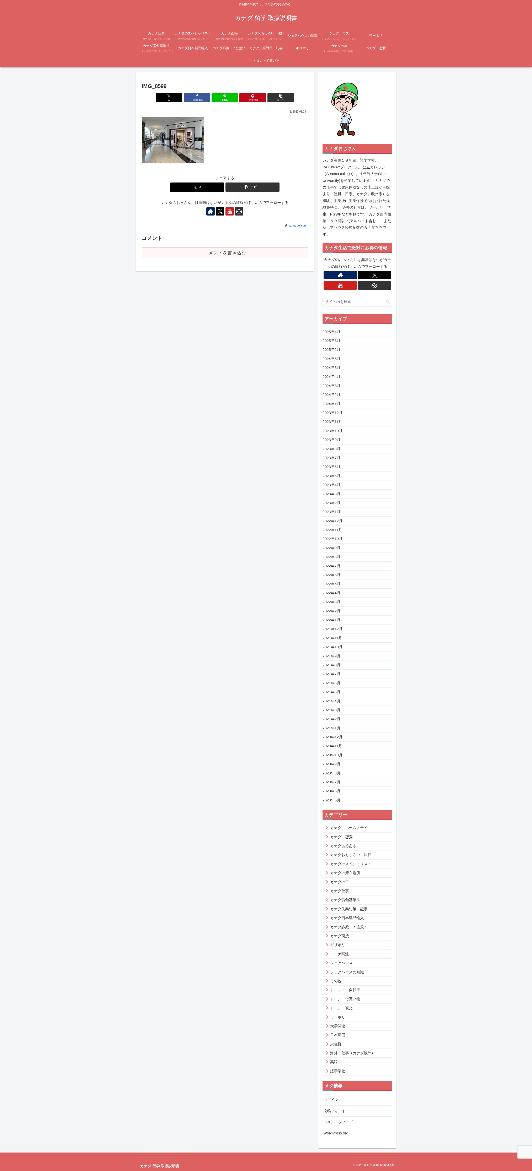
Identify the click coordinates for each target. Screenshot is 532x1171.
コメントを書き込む (225, 252)
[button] (280, 97)
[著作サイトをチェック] (210, 211)
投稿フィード (334, 1111)
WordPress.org (335, 1133)
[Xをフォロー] (220, 211)
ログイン (330, 1100)
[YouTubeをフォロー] (229, 211)
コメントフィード (338, 1122)
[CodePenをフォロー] (239, 211)
